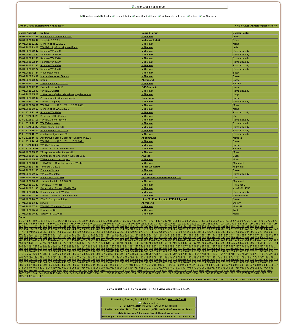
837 (26, 262)
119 (179, 223)
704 (160, 254)
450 (228, 240)
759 (165, 256)
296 (257, 231)
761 (175, 256)
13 (49, 220)
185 (237, 226)
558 (228, 245)
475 (88, 243)
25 (90, 220)
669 (247, 251)
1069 (213, 273)
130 (232, 223)
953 (69, 267)
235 (223, 229)
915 (146, 265)
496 (189, 243)
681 (50, 254)
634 (79, 251)
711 (194, 254)
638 (98, 251)
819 (199, 259)
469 (59, 243)
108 (128, 223)
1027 (208, 270)
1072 (232, 273)
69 (241, 220)
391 (199, 237)
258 (74, 231)
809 (151, 259)
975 (175, 267)
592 (136, 248)
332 (175, 234)
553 (204, 245)
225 (175, 229)
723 (252, 254)
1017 (146, 270)
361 (55, 237)
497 (194, 243)
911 (127, 265)
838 (31, 262)
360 (50, 237)
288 (218, 231)
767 (204, 256)
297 (262, 231)
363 (64, 237)
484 (132, 243)
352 (271, 234)
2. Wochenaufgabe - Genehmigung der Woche (65, 94)
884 (252, 262)
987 (233, 267)
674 (271, 251)
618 (261, 248)
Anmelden (256, 25)
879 (228, 262)
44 (155, 220)
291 (233, 231)
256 (64, 231)
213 (117, 229)
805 (132, 259)
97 (78, 223)
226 (180, 229)
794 (79, 259)
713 (204, 254)
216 (131, 229)
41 (145, 220)
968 (141, 267)
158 (108, 226)
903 (88, 265)
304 (40, 234)
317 (103, 234)
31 (110, 220)
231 (204, 229)
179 (209, 226)
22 (80, 220)
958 (93, 267)
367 (83, 237)
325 (141, 234)
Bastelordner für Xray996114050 (58, 188)
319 (112, 234)
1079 (21, 276)
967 (136, 267)
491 (165, 243)
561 (242, 245)
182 (223, 226)
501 (213, 243)
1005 (72, 270)
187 (247, 226)
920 (170, 265)
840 (40, 262)
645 (132, 251)
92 (61, 223)
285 (204, 231)
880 (233, 262)
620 (271, 248)
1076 (257, 273)
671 (257, 251)
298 (266, 231)
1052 (108, 273)
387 (180, 237)
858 (127, 262)
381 (151, 237)
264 (103, 231)
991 (252, 267)
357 (35, 237)
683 (59, 254)
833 (266, 259)
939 (261, 265)
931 (223, 265)
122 (194, 223)
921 (175, 265)
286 (209, 231)
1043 (52, 273)
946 (35, 267)
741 (79, 256)
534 (112, 245)
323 (131, 234)
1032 (238, 270)
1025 (195, 270)
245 (271, 229)
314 (88, 234)
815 (180, 259)
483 (127, 243)
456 (257, 240)
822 (213, 259)
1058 (145, 273)
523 (59, 245)
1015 (133, 270)
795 (83, 259)
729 (21, 256)
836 (21, 262)
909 (117, 265)
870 (185, 262)
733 (40, 256)
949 (50, 267)
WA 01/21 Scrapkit (50, 145)
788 (50, 259)
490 (160, 243)
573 (45, 248)
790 (59, 259)
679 (40, 254)
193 (21, 229)
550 (189, 245)
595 (151, 248)
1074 (244, 273)
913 (136, 265)
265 (108, 231)
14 (52, 220)
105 (114, 223)
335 (189, 234)
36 (128, 220)
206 (83, 229)
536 (122, 245)
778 (257, 256)
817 (189, 259)
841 (45, 262)
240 (247, 229)
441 (184, 240)
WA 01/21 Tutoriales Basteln (55, 206)
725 (261, 254)
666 (233, 251)
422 (93, 240)
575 (55, 248)
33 (117, 220)
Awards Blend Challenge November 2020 (62, 155)
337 (199, 234)
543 (156, 245)
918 (160, 265)
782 (21, 259)
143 (35, 226)
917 (155, 265)
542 (151, 245)
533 (108, 245)
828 (242, 259)
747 (108, 256)
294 (247, 231)
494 (180, 243)
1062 (170, 273)
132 (242, 223)
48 (169, 220)
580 (79, 248)
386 (175, 237)
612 (232, 248)
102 (99, 223)
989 (242, 267)
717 (223, 254)
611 (228, 248)
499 (204, 243)
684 (64, 254)
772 (228, 256)
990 (247, 267)
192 (271, 226)
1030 (226, 270)
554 (209, 245)
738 (64, 256)
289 (223, 231)
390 (194, 237)
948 (45, 267)
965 (127, 267)
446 (208, 240)
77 (269, 220)
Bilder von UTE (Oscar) (53, 116)
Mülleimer (147, 36)
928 (208, 265)
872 (194, 262)
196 (35, 229)
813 (170, 259)
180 (213, 226)
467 (50, 243)
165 (141, 226)
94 (68, 223)
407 (21, 240)
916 (151, 265)
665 (228, 251)
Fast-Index (183, 316)
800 (108, 259)
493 (175, 243)
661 (209, 251)
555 (213, 245)
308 (59, 234)
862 (146, 262)
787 (45, 259)
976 (180, 267)
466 (45, 243)
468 (55, 243)
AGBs (192, 316)
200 (55, 229)
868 (175, 262)
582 (88, 248)
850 (88, 262)
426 (112, 240)
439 (175, 240)
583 (93, 248)
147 (55, 226)
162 (127, 226)
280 (180, 231)
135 (256, 223)
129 (227, 223)
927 (204, 265)
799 (103, 259)
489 (156, 243)
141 (26, 226)
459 (271, 240)
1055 (127, 273)
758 (160, 256)
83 (30, 223)
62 (217, 220)
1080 (28, 276)
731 (31, 256)
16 (59, 220)
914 (141, 265)
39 (138, 220)
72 (251, 220)
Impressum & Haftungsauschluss (134, 316)
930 (218, 265)
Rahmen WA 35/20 (50, 65)
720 (237, 254)
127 (218, 223)
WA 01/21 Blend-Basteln (53, 119)
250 (35, 231)
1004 (65, 270)
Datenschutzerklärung (164, 316)
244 (266, 229)
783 (26, 259)
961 (108, 267)
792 (69, 259)
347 (247, 234)
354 (21, 237)
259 (79, 231)
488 (151, 243)
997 (26, 270)
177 (199, 226)
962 (112, 267)
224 (170, 229)
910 (122, 265)
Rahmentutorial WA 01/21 (54, 130)
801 (112, 259)
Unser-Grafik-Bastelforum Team (161, 313)
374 (117, 237)
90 (54, 223)
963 (117, 267)
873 (199, 262)
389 (189, 237)
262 (93, 231)
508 (247, 243)
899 (69, 265)
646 (136, 251)
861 (141, 262)
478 (103, 243)
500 (209, 243)
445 (204, 240)
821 (208, 259)
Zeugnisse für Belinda (52, 126)
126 (213, 223)
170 (165, 226)
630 (59, 251)
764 (189, 256)
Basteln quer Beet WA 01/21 (55, 192)
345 (237, 234)
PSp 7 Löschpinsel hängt (53, 199)
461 (21, 243)
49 (172, 220)
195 (31, 229)
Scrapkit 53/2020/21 (51, 213)
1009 (96, 270)
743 (88, 256)
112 (147, 223)
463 (31, 243)
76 (265, 220)
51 (179, 220)
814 (175, 259)
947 (40, 267)
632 (69, 251)
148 (59, 226)
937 (252, 265)
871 (189, 262)
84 (34, 223)
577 (64, 248)
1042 (46, 273)
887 (266, 262)
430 (131, 240)
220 (151, 229)
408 (26, 240)
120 (184, 223)
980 (199, 267)
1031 (232, 270)
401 (247, 237)
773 (233, 256)
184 (233, 226)
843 (55, 262)
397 (228, 237)
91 (58, 223)
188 (252, 226)
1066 (195, 273)
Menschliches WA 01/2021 (54, 108)
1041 (40, 273)
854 (108, 262)
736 (55, 256)
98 (82, 223)
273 (146, 231)
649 (151, 251)
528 (83, 245)
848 (79, 262)
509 (252, 243)
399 (237, 237)
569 (26, 248)
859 (132, 262)
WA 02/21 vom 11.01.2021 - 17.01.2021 (62, 105)
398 (233, 237)
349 (257, 234)
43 (152, 220)
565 (262, 245)
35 (124, 220)
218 (141, 229)
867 (170, 262)
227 (184, 229)
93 (65, 223)
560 (237, 245)
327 (151, 234)
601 (180, 248)
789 (55, 259)
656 (185, 251)
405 (266, 237)
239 (242, 229)
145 (45, 226)
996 (21, 270)
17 (62, 220)
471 (69, 243)
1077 (263, 273)
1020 (164, 270)
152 (79, 226)
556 (218, 245)
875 (209, 262)
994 (266, 267)
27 (97, 220)
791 (64, 259)
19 (69, 220)
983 (213, 267)
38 (135, 220)
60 (210, 220)
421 (88, 240)
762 (180, 256)
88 (47, 223)
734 (45, 256)
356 (31, 237)
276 (160, 231)
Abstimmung (148, 137)
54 (190, 220)
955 (79, 267)
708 (180, 254)
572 (40, 248)
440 (180, 240)
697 (127, 254)
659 (199, 251)
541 (146, 245)
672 (262, 251)
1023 (183, 270)
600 (175, 248)
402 (252, 237)
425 (107, 240)
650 (156, 251)
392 (204, 237)
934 (237, 265)
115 (161, 223)
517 (31, 245)
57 (200, 220)
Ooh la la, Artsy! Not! (51, 87)
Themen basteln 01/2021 (54, 83)
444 (199, 240)
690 (93, 254)
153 (83, 226)
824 (223, 259)
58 (203, 220)
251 (40, 231)
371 (103, 237)
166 (146, 226)
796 (88, 259)
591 (132, 248)
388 (185, 237)
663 (218, 251)
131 (237, 223)
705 (165, 254)
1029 (220, 270)
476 (93, 243)
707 (175, 254)
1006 (78, 270)
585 (103, 248)
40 (141, 220)
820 (204, 259)
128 (223, 223)
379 (141, 237)
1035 (257, 270)
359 (45, 237)
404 (262, 237)
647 (141, 251)
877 (218, 262)
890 (26, 265)
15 (55, 220)
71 (248, 220)
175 (189, 226)
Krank (43, 79)
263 (98, 231)
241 (252, 229)
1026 (201, 270)
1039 (28, 273)
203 (69, 229)
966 (132, 267)
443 (194, 240)
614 (242, 248)
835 (276, 259)
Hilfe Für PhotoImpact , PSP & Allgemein (164, 199)
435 (155, 240)
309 (64, 234)
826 (232, 259)
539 (136, 245)
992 (257, 267)
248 (26, 231)
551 (194, 245)
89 (51, 223)
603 (189, 248)
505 (233, 243)
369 (93, 237)
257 (69, 231)
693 (108, 254)
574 (50, 248)
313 (83, 234)
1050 (96, 273)
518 (35, 245)
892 (35, 265)
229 (194, 229)
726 (266, 254)
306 (50, 234)
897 (59, 265)
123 (198, 223)
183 (228, 226)
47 (165, 220)
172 (175, 226)
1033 (245, 270)
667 (237, 251)
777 (252, 256)
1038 (21, 273)
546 (170, 245)
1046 (71, 273)
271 (136, 231)
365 (74, 237)
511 (261, 243)
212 (112, 229)
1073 (238, 273)
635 (83, 251)
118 (175, 223)
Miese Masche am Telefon (54, 76)
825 (228, 259)
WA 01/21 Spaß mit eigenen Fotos (59, 195)
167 (151, 226)
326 (146, 234)
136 (261, 223)
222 (160, 229)
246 (276, 229)
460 (276, 240)
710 (189, 254)
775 (242, 256)
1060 (158, 273)
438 (170, 240)
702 (151, 254)
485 (136, 243)
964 (122, 267)
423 (98, 240)
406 (271, 237)
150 (69, 226)
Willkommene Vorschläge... (55, 159)
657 (189, 251)
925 (194, 265)
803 (122, 259)
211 (107, 229)
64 (224, 220)
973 (165, 267)
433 (146, 240)
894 (45, 265)
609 (218, 248)
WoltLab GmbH (177, 299)
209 (98, 229)
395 (218, 237)
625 (35, 251)
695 (117, 254)
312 (78, 234)
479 (108, 243)
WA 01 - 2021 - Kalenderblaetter (57, 148)
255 (59, 231)
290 (228, 231)
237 (232, 229)
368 (88, 237)
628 (50, 251)
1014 (127, 270)
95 (71, 223)
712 (199, 254)
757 (156, 256)
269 (127, 231)
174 (185, 226)
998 (31, 270)
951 (59, 267)
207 (88, 229)
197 (40, 229)
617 (257, 248)
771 (223, 256)
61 (214, 220)
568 (21, 248)
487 (146, 243)
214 (122, 229)
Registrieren (270, 25)
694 (112, 254)
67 (234, 220)
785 (35, 259)
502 (218, 243)
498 (199, 243)
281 (185, 231)
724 (257, 254)
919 (165, 265)
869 (180, 262)
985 (223, 267)
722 (247, 254)
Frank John (158, 305)
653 (170, 251)
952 (64, 267)
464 (35, 243)
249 (31, 231)
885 (257, 262)
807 (141, 259)
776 (247, 256)
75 (262, 220)
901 (79, 265)
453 (242, 240)
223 (165, 229)
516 (26, 245)
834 (271, 259)
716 (218, 254)
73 (255, 220)
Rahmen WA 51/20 (50, 112)
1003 (59, 270)
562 (247, 245)
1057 (139, 273)
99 (85, 223)
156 (98, 226)
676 (26, 254)
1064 (182, 273)
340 (213, 234)
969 (146, 267)
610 (223, 248)
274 (151, 231)
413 (50, 240)
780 (266, 256)
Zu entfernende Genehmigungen (58, 98)
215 (127, 229)
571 (35, 248)
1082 (40, 276)
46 (162, 220)
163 (132, 226)
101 (94, 223)
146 (50, 226)
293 (242, 231)
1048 (83, 273)
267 (117, 231)
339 (208, 234)
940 (266, 265)
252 (45, 231)
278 (170, 231)
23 (83, 220)
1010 (103, 270)
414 (54, 240)
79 (275, 220)
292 (237, 231)
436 (160, 240)
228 (189, 229)
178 (204, 226)
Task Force (147, 98)
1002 (53, 270)
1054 (120, 273)
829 (247, 259)
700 (141, 254)
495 (185, 243)
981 (204, 267)
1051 (102, 273)
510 (257, 243)
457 (261, 240)
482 (122, 243)
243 (261, 229)
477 (98, 243)
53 (186, 220)
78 (272, 220)
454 (247, 240)
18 (66, 220)
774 (237, 256)
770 (218, 256)
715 (213, 254)
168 (156, 226)
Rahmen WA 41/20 (50, 54)
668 (242, 251)
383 (160, 237)
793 (74, 259)
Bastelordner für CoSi (52, 177)
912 (131, 265)
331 (170, 234)
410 (35, 240)
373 (112, 237)
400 (242, 237)
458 (266, 240)
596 (156, 248)
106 (119, 223)
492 (170, 243)
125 (208, 223)
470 (64, 243)
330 (165, 234)
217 (136, 229)
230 (199, 229)
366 (79, 237)
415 (59, 240)
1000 (41, 270)
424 (103, 240)
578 (69, 248)
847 (74, 262)
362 (59, 237)
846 (69, 262)
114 (156, 223)
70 (245, 220)
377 (132, 237)
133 (247, 223)
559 (233, 245)
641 (112, 251)
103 (104, 223)
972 (160, 267)
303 (35, 234)
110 (138, 223)
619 (266, 248)
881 (237, 262)
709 (185, 254)
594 (146, 248)
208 (93, 229)
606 (204, 248)
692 (103, 254)
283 (194, 231)
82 (27, 223)
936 (247, 265)
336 (194, 234)
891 (31, 265)
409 (31, 240)
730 (26, 256)
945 (31, 267)
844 (59, 262)
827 (237, 259)
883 (247, 262)
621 (276, 248)
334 (184, 234)
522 (55, 245)
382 (156, 237)
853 (103, 262)
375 (122, 237)
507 (242, 243)
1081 (34, 276)
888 (271, 262)
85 (37, 223)
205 (79, 229)
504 (228, 243)
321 (122, 234)
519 (40, 245)
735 (50, 256)
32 (114, 220)
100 (90, 223)
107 (123, 223)
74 (258, 220)
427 (117, 240)
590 (127, 248)
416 (64, 240)
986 (228, 267)
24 (86, 220)
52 (183, 220)
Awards (145, 155)
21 (76, 220)
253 (50, 231)
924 (189, 265)
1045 (65, 273)
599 (170, 248)
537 (127, 245)
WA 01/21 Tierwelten (51, 184)
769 (213, 256)
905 (98, 265)
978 (189, 267)
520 (45, 245)
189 (257, 226)
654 (175, 251)
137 (266, 223)
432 (141, 240)
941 (271, 265)
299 (271, 231)
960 (103, 267)
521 (50, 245)
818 (194, 259)
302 (31, 234)
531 (98, 245)
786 (40, 259)
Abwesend (147, 79)
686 (74, 254)
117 (170, 223)
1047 (77, 273)
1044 (59, 273)
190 (262, 226)
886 (262, 262)
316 (98, 234)
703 (156, 254)
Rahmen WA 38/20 (50, 61)
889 (21, 265)
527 (79, 245)
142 (31, 226)
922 (180, 265)
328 (155, 234)
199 (50, 229)
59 (207, 220)
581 (83, 248)
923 (184, 265)
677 (31, 254)
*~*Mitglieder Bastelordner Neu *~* (161, 177)
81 (23, 223)
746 (103, 256)
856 (117, 262)
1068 (207, 273)
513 (271, 243)
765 (194, 256)
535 (117, 245)
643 (122, 251)
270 (132, 231)
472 (74, 243)
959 (98, 267)
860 (136, 262)
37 (131, 220)
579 (74, 248)
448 (218, 240)
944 (26, 267)
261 (88, 231)
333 (180, 234)
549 (185, 245)
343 (228, 234)
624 (31, 251)
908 (112, 265)
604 (194, 248)
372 (108, 237)
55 (193, 220)
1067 (201, 273)
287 (213, 231)
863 (151, 262)
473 (79, 243)
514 (276, 243)
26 (93, 220)
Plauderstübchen (49, 72)
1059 (151, 273)
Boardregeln (108, 316)
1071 (226, 273)
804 (127, 259)
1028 (214, 270)
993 (262, 267)
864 (156, 262)
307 (55, 234)
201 (59, 229)
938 (257, 265)
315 (93, 234)
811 (160, 259)
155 (93, 226)
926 (199, 265)
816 (184, 259)
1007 (84, 270)
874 (204, 262)
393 (209, 237)
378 (136, 237)
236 (228, 229)
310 (69, 234)
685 (69, 254)
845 (64, 262)
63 (220, 220)
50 (176, 220)
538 (132, 245)
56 (196, 220)
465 (40, 243)
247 (21, 231)
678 (35, 254)
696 (122, 254)
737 (59, 256)
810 (156, 259)
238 (237, 229)
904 (93, 265)
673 (266, 251)
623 (26, 251)
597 (160, 248)
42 (148, 220)
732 (35, 256)
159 (112, 226)
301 (26, 234)
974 (170, 267)
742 (83, 256)
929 (213, 265)
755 (146, 256)
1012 (115, 270)
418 (74, 240)
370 (98, 237)
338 (204, 234)
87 (44, 223)
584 (98, 248)
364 (69, 237)
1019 (158, 270)
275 (156, 231)
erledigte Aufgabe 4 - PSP (54, 134)
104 (109, 223)
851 (93, 262)
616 (252, 248)
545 (165, 245)
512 (266, 243)
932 (228, 265)
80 (20, 223)
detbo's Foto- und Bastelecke (56, 36)
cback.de (172, 305)
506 (237, 243)
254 (55, 231)
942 (276, 265)
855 (112, 262)
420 (83, 240)
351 (266, 234)
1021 (170, 270)
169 (160, 226)
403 (257, 237)
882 (242, 262)
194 (26, 229)
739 (69, 256)
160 (117, 226)
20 (73, 220)
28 (100, 220)
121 (189, 223)
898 (64, 265)
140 (21, 226)
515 (21, 245)
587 (112, 248)
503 (223, 243)
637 (93, 251)
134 (251, 223)
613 (237, 248)
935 (242, 265)
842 (50, 262)
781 (271, 256)
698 (132, 254)
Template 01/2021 (50, 166)
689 (88, 254)
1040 (34, 273)
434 (151, 240)
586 (108, 248)
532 (103, 245)
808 (146, 259)
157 (103, 226)
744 (93, 256)
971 (156, 267)
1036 (263, 270)
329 (160, 234)
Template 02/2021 (50, 40)
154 (88, 226)
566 (266, 245)
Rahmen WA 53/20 (50, 51)
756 (151, 256)
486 (141, 243)
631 (64, 251)
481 (117, 243)
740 (74, 256)
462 (26, 243)
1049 (89, 273)
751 (127, 256)
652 (165, 251)
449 (223, 240)
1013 (121, 270)
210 (103, 229)
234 (218, 229)
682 (55, 254)
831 (257, 259)
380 (146, 237)
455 (252, 240)
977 (185, 267)
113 (151, 223)
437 (165, 240)
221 (155, 229)
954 (74, 267)
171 (170, 226)
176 (194, 226)
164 (136, 226)
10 (38, 220)
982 (209, 267)
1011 (109, 270)
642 (117, 251)
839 (35, 262)
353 (276, 234)
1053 (114, 273)
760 (170, 256)
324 (136, 234)
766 (199, 256)
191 (266, 226)
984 (218, 267)
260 (83, 231)
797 (93, 259)
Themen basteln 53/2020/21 (55, 181)
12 (45, 220)
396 (223, 237)
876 (213, 262)
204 (74, 229)
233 (213, 229)
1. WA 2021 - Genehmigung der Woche (61, 163)
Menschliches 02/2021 (52, 43)
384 (165, 237)
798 (98, 259)
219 (146, 229)
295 (252, 231)
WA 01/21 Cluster (49, 90)
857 (122, 262)
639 (103, 251)
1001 (47, 270)
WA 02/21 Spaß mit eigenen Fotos (59, 47)
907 (108, 265)
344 (232, 234)
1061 (164, 273)
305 (45, 234)
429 (127, 240)
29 (104, 220)
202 (64, 229)
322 (127, 234)
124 (203, 223)
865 (160, 262)
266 (112, 231)
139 (275, 223)
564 (257, 245)
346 (242, 234)
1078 (269, 273)
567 (271, 245)
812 (165, 259)
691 (98, 254)
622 (21, 251)
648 (146, 251)
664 (223, 251)
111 (142, 223)
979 (194, 267)
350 (261, 234)
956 (83, 267)
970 (151, 267)
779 (262, 256)
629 (55, 251)
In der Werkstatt (150, 40)
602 (185, 248)
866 (165, 262)
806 (136, 259)
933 (232, 265)
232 (208, 229)
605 (199, 248)
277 (165, 231)
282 (189, 231)
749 (117, 256)
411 (40, 240)
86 (41, 223)
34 (121, 220)
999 (35, 270)
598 (165, 248)
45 (159, 220)
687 (79, 254)
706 (170, 254)
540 (141, 245)
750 (122, 256)
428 (122, 240)
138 (271, 223)
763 (185, 256)
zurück (44, 202)
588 (117, 248)
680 (45, 254)
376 (127, 237)
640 (108, 251)
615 (247, 248)
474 (83, 243)
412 (45, 240)
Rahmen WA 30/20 (50, 69)
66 (231, 220)
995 (271, 267)
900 (74, 265)
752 (132, 256)
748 (112, 256)
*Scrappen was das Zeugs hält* (57, 152)
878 (223, 262)
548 (180, 245)
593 (141, 248)
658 (194, 251)
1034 (251, 270)
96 (75, 223)
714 (208, 254)
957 (88, 267)
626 (40, 251)
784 (31, 259)
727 (271, 254)
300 (21, 234)
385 (170, 237)
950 (55, 267)
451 (232, 240)
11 (42, 220)
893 (40, 265)
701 (146, 254)
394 (213, 237)
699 (136, 254)
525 (69, 245)
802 (117, 259)
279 (175, 231)
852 (98, 262)
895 (50, 265)
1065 (188, 273)
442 (189, 240)
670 (252, 251)
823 (218, 259)
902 (83, 265)
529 (88, 245)
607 (209, 248)
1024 (189, 270)
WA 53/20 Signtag (50, 173)
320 (117, 234)
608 (213, 248)
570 (31, 248)
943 (21, 267)
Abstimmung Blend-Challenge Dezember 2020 (65, 137)
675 (21, 254)
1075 (250, 273)
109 (133, 223)
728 (276, 254)
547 (175, 245)
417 (69, 240)
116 (165, 223)
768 (209, 256)
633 (74, 251)
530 (93, 245)
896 (55, 265)
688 (83, 254)
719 (232, 254)
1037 (269, 270)
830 (252, 259)
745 (98, 256)
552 (199, 245)
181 (218, 226)
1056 (133, 273)
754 (141, 256)
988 (237, 267)
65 (227, 220)
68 (238, 220)
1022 (177, 270)
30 (107, 220)
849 (83, 262)
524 (64, 245)
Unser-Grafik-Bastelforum (34, 25)
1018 (152, 270)
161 (122, 226)
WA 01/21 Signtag (50, 101)
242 (257, 229)
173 (180, 226)
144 (40, 226)
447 (213, 240)
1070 (219, 273)
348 (252, 234)
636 (88, 251)
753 (136, 256)
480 (112, 243)
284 (199, 231)
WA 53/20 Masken (50, 123)
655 (180, 251)
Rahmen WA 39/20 (50, 58)
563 (252, 245)
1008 (90, 270)
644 (127, 251)
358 (40, 237)
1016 (139, 270)
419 (78, 240)
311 (74, 234)
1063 (176, 273)
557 (223, 245)
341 (218, 234)
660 (204, 251)
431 (136, 240)
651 (160, 251)
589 (122, 248)
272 (141, 231)
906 (103, 265)
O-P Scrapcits (149, 87)
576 (59, 248)
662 (213, 251)
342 (223, 234)
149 (64, 226)
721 (242, 254)
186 (242, 226)
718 (228, 254)
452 (237, 240)
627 (45, 251)
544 (160, 245)
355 (26, 237)
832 (261, 259)
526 (74, 245)
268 (122, 231)
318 (107, 234)
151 (74, 226)
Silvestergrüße (48, 210)
